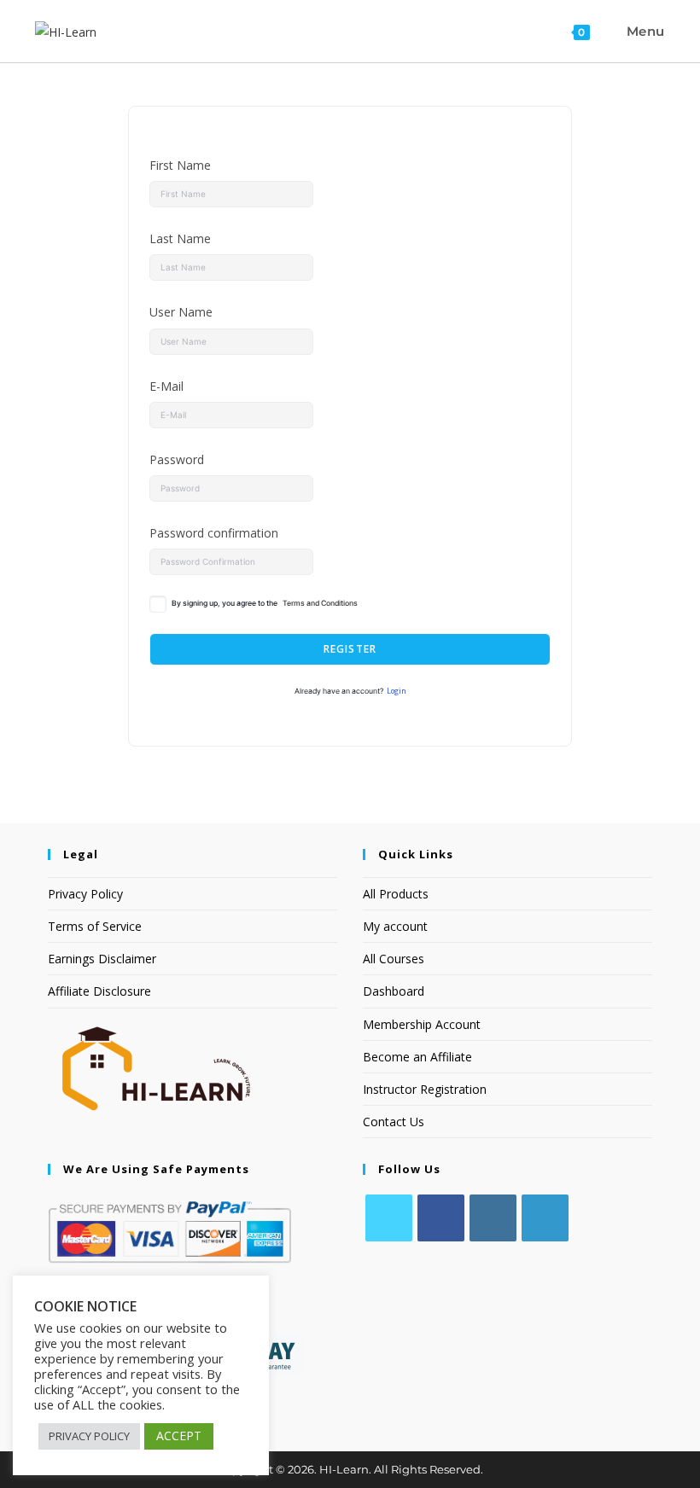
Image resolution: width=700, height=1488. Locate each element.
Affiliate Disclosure (99, 991)
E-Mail (166, 386)
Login (396, 691)
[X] (388, 1217)
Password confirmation (213, 533)
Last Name (180, 238)
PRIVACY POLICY (89, 1436)
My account (395, 926)
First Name (180, 165)
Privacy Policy (85, 894)
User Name (181, 312)
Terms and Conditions (320, 603)
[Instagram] (493, 1217)
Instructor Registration (425, 1089)
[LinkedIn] (545, 1217)
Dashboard (393, 991)
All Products (396, 894)
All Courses (393, 958)
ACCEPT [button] (178, 1435)
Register (350, 649)
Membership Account (422, 1024)
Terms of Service (95, 926)
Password (176, 459)
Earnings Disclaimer (102, 958)
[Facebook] (440, 1217)
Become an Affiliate (417, 1057)
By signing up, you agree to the (265, 603)
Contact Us (393, 1121)
